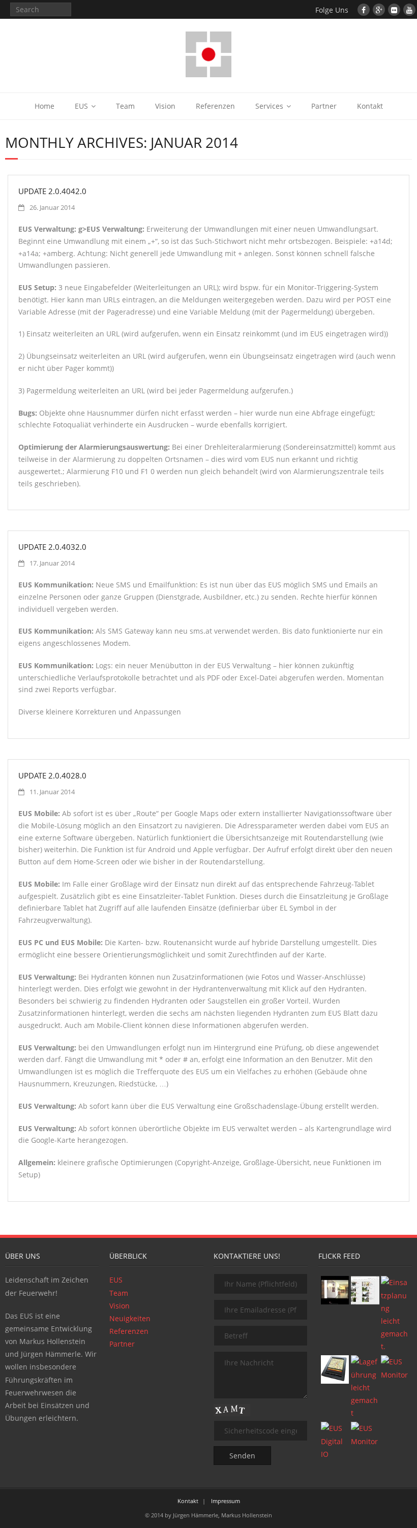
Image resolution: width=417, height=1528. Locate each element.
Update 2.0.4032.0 (52, 547)
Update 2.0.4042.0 (52, 191)
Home (44, 106)
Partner (324, 106)
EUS (81, 106)
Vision (165, 106)
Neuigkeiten (130, 1318)
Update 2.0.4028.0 (52, 775)
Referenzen (215, 106)
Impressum (225, 1501)
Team (125, 106)
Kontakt (370, 106)
